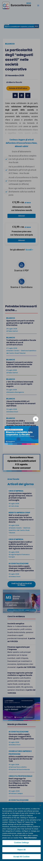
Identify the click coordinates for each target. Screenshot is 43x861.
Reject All (22, 850)
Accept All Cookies (21, 857)
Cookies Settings (21, 842)
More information (30, 838)
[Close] (40, 805)
